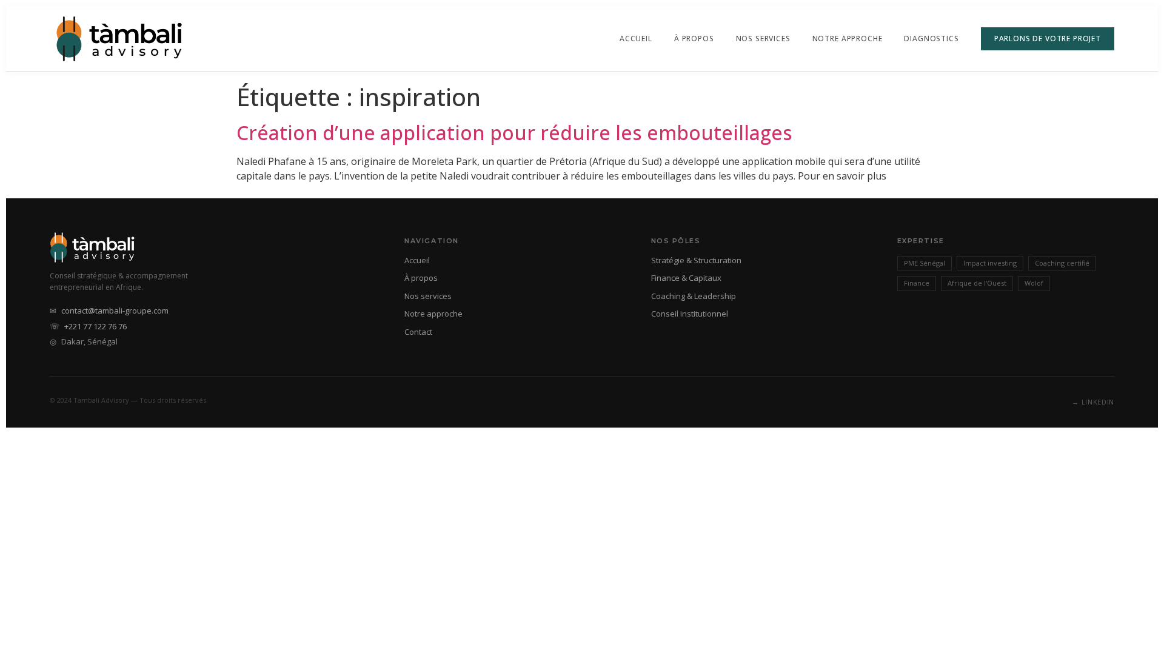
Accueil (636, 38)
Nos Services (763, 38)
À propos (694, 38)
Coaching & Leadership (693, 296)
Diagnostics (931, 38)
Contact (418, 331)
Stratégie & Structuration (696, 260)
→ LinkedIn (1093, 401)
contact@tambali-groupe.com (115, 310)
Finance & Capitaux (686, 277)
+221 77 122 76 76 (95, 326)
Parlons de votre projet (1047, 38)
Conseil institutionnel (689, 313)
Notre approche (847, 38)
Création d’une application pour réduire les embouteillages (514, 132)
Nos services (428, 296)
